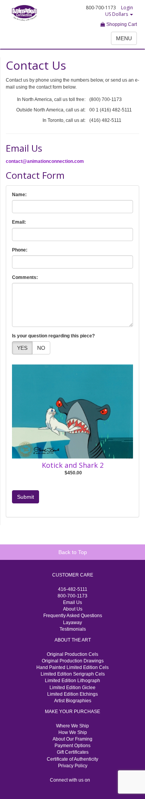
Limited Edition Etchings (72, 694)
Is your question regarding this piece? (53, 336)
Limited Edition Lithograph (72, 680)
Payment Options (72, 745)
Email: (19, 222)
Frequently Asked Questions (72, 615)
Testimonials (73, 629)
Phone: (19, 250)
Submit (25, 497)
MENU (124, 38)
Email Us (72, 602)
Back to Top (72, 552)
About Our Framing (72, 739)
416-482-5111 (72, 589)
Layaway (72, 622)
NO (41, 348)
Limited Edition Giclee (72, 687)
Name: (19, 194)
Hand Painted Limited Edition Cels (72, 667)
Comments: (25, 277)
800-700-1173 (72, 596)
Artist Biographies (72, 700)
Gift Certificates (73, 752)
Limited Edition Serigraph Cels (73, 674)
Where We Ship (72, 726)
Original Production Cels (72, 654)
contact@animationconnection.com (45, 161)
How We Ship (72, 732)
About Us (72, 609)
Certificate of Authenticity (72, 759)
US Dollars (117, 14)
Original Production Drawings (73, 661)
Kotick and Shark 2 (73, 465)
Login (127, 7)
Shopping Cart (121, 24)
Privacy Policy (72, 765)
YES (22, 348)
